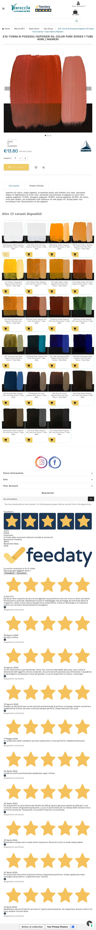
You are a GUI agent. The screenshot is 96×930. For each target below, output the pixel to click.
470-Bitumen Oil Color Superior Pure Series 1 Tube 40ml (36, 395)
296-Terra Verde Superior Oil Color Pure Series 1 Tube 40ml (82, 321)
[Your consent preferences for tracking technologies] (91, 925)
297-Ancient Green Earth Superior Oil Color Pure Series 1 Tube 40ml (13, 358)
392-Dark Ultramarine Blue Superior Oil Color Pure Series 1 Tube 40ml (82, 358)
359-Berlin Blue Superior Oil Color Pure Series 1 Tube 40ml (36, 358)
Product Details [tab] (37, 186)
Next (89, 89)
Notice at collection (32, 927)
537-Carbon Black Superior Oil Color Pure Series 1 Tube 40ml (59, 432)
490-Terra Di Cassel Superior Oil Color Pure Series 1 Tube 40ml (59, 395)
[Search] (77, 21)
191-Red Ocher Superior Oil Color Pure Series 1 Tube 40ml (36, 321)
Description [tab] (14, 186)
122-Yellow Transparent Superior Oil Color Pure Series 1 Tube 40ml (13, 284)
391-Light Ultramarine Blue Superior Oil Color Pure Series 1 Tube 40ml (59, 358)
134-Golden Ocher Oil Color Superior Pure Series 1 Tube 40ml (82, 284)
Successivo (21, 573)
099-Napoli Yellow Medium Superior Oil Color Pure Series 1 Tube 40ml (82, 247)
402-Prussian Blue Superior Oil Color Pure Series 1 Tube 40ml (13, 395)
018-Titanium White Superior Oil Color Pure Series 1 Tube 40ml (13, 247)
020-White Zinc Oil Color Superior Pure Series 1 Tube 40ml (36, 247)
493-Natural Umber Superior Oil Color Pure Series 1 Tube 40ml (13, 432)
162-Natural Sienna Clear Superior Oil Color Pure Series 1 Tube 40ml (13, 321)
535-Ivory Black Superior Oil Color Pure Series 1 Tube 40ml (36, 432)
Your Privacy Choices (57, 927)
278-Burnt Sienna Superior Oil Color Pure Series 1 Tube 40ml (59, 321)
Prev (7, 89)
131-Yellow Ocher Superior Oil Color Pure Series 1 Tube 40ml (36, 284)
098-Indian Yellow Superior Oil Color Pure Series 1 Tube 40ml (59, 247)
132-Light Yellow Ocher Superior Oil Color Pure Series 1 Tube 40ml (59, 284)
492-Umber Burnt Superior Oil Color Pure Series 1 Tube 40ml (82, 395)
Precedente (9, 573)
